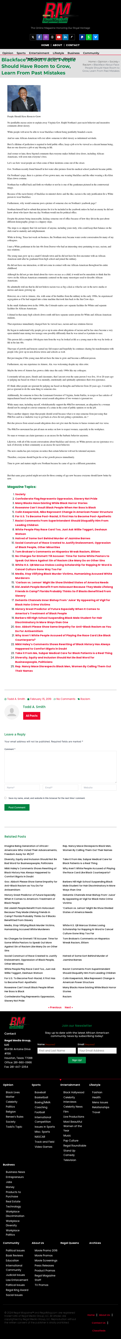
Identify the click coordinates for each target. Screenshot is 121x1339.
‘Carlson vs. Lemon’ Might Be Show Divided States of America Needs (61, 582)
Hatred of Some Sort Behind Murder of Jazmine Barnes (52, 538)
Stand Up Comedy (69, 1153)
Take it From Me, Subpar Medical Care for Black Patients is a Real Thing (63, 653)
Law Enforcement (17, 1280)
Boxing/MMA (42, 1102)
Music (67, 1135)
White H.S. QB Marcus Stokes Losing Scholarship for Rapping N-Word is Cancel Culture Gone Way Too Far (88, 929)
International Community (14, 1268)
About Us (69, 58)
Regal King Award (17, 1290)
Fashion (97, 1092)
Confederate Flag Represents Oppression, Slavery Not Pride (56, 498)
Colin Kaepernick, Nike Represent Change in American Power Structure (64, 512)
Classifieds (99, 1330)
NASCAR (40, 1137)
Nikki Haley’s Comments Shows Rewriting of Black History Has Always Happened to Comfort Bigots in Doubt (30, 872)
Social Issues (14, 1295)
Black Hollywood (73, 1092)
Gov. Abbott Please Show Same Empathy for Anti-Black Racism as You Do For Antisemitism (30, 885)
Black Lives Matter (13, 1095)
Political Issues (15, 1250)
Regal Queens (35, 58)
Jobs (9, 1182)
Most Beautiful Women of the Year (72, 1126)
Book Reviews (14, 1255)
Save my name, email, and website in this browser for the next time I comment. (47, 798)
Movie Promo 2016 (46, 1250)
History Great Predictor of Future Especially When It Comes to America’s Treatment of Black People (29, 899)
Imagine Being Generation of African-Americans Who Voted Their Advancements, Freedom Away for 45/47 (30, 850)
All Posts (32, 716)
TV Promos (41, 1285)
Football (40, 1112)
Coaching (41, 1107)
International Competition (43, 1120)
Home (92, 61)
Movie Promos (44, 1255)
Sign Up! (77, 1060)
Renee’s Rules (14, 1116)
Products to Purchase (13, 1194)
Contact (10, 1033)
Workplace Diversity (12, 1223)
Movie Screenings (46, 1260)
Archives (54, 58)
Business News (15, 1172)
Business (74, 53)
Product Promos (45, 1270)
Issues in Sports (45, 1127)
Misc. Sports (42, 1132)
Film (66, 1111)
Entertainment (39, 53)
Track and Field (44, 1142)
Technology (13, 1206)
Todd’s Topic (14, 1127)
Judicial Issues (15, 1275)
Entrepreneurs (15, 1177)
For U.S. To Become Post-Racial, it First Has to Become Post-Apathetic (63, 516)
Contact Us (99, 1323)
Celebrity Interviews (69, 1100)
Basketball (41, 1097)
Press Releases (44, 1265)
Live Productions (73, 1116)
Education (12, 1260)
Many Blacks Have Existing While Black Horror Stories (51, 503)
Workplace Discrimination (15, 1214)
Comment (9, 749)
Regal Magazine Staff (45, 1278)
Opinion (7, 53)
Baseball (40, 1092)
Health (96, 1097)
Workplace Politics (12, 1233)
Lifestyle (58, 53)
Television (69, 1160)
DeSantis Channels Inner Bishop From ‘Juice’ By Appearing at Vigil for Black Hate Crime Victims (89, 899)
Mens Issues (100, 1102)
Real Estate (13, 1201)
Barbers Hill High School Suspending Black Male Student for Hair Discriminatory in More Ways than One (89, 885)
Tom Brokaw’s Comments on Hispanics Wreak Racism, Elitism (57, 551)
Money (10, 1187)
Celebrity (11, 1102)
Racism (87, 64)
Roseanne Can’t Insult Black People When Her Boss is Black (55, 507)
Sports (21, 53)
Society (114, 61)
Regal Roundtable (74, 1145)
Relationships (100, 1107)
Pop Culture (70, 1140)
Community (91, 53)
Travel (96, 1112)
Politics (10, 1106)
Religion (11, 1111)
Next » (69, 1007)
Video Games (43, 1147)
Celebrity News (73, 1106)
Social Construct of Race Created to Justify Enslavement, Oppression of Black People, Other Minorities (30, 960)
